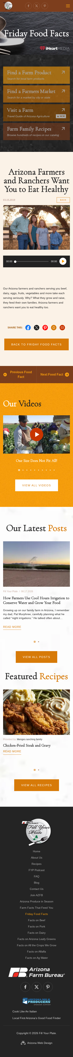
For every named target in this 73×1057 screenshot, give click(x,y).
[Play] (62, 261)
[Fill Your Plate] (7, 6)
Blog (36, 882)
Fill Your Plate (47, 1033)
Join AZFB (36, 895)
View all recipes (36, 785)
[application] (36, 261)
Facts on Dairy (37, 932)
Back (63, 200)
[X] (36, 327)
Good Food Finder (49, 1018)
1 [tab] (19, 470)
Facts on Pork (36, 926)
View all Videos (36, 485)
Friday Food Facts (36, 914)
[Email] (62, 327)
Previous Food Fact (21, 374)
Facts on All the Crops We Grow (36, 945)
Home (36, 851)
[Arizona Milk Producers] (36, 1001)
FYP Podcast (37, 870)
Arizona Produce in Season (36, 901)
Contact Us (36, 888)
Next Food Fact (51, 374)
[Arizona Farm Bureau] (36, 972)
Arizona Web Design (39, 1042)
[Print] (54, 327)
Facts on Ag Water (36, 957)
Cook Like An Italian (24, 1011)
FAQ (36, 876)
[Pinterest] (44, 6)
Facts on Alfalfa (36, 951)
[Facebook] (28, 6)
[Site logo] (36, 832)
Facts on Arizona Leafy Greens (37, 939)
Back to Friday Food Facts (36, 344)
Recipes (36, 863)
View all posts (36, 657)
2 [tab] (38, 641)
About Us (36, 857)
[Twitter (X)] (36, 6)
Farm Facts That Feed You (36, 907)
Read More (12, 626)
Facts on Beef (36, 920)
